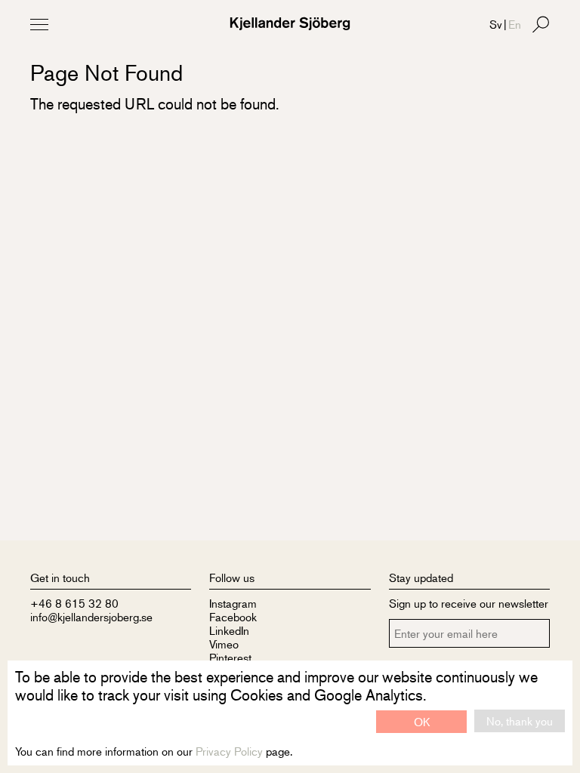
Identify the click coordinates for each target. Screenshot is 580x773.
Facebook (233, 616)
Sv (495, 24)
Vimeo (224, 643)
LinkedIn (229, 630)
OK (422, 721)
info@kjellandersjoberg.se (91, 616)
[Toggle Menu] (39, 24)
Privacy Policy (229, 751)
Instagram (233, 603)
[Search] (541, 24)
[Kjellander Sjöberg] (290, 24)
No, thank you (519, 720)
